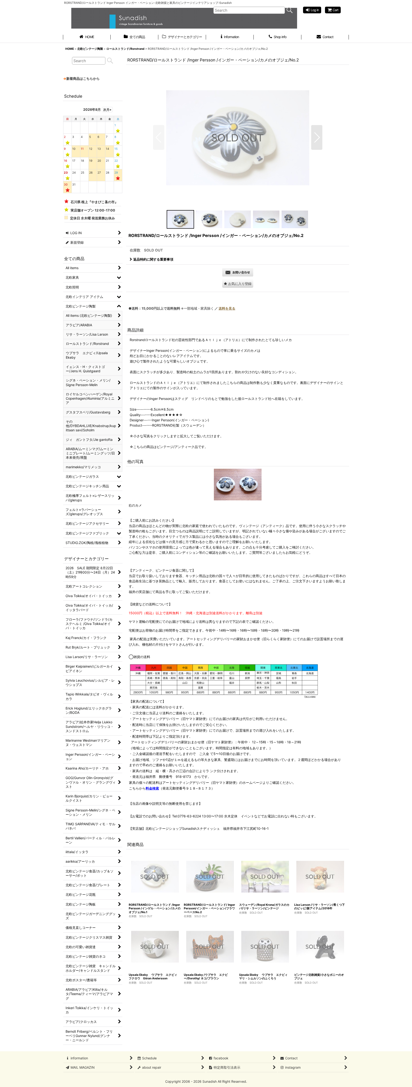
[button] (158, 137)
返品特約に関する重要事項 (153, 259)
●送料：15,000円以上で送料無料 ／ (182, 308)
